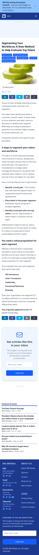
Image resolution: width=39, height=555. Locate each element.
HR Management (22, 58)
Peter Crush (6, 431)
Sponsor (24, 472)
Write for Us (26, 481)
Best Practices (7, 55)
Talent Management (9, 61)
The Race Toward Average (13, 408)
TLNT (5, 480)
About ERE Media (28, 468)
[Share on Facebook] (12, 97)
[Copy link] (34, 97)
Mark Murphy (7, 421)
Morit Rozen (6, 411)
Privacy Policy (26, 498)
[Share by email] (27, 97)
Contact (24, 477)
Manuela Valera (7, 451)
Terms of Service (28, 502)
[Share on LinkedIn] (5, 97)
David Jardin (9, 87)
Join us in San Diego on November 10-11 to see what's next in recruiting (17, 6)
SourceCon (8, 489)
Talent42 (7, 501)
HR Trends (33, 58)
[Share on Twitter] (19, 97)
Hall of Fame (26, 485)
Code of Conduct (28, 507)
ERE (4, 468)
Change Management (20, 55)
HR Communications (9, 58)
